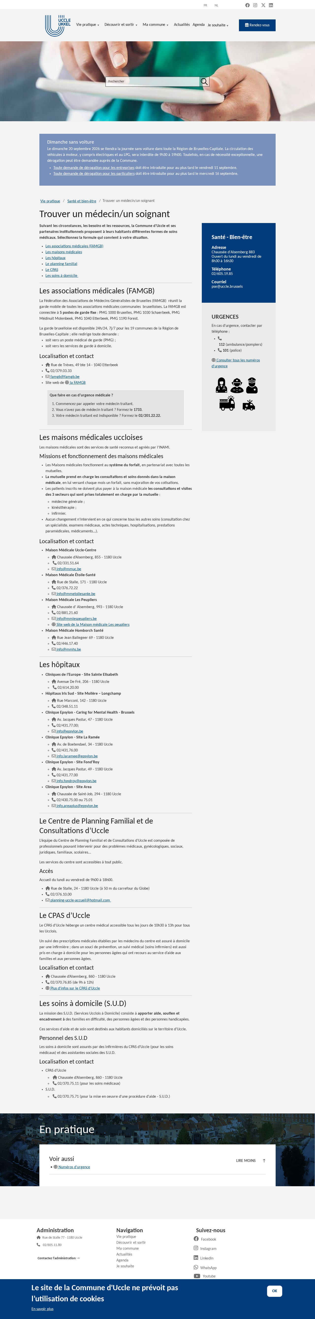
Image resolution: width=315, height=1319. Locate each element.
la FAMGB (78, 383)
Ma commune (129, 1249)
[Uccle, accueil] (57, 25)
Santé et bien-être (81, 201)
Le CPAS (52, 270)
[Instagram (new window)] (255, 6)
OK (274, 1291)
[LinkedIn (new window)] (271, 6)
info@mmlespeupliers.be (77, 619)
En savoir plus (42, 1309)
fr (205, 5)
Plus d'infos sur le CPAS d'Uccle (75, 988)
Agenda (124, 1260)
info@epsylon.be (70, 732)
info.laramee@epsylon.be (77, 756)
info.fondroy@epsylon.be (76, 781)
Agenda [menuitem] (199, 25)
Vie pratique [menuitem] (86, 25)
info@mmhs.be (69, 650)
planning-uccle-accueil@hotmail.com (80, 900)
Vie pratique (50, 201)
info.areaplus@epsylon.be (77, 806)
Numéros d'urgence (74, 1167)
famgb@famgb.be (64, 377)
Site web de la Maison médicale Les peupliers (93, 625)
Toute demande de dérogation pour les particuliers (94, 174)
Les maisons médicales (64, 252)
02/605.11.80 (52, 1245)
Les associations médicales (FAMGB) (74, 246)
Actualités (126, 1255)
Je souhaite (216, 25)
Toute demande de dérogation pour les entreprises (93, 168)
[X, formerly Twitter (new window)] (263, 6)
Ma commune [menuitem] (154, 25)
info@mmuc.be (69, 569)
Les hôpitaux (55, 258)
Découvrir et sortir (133, 1243)
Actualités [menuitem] (182, 25)
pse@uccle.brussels (227, 287)
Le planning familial (61, 264)
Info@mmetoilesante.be (76, 594)
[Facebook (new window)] (247, 6)
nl (216, 5)
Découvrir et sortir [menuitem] (119, 25)
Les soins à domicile (62, 276)
